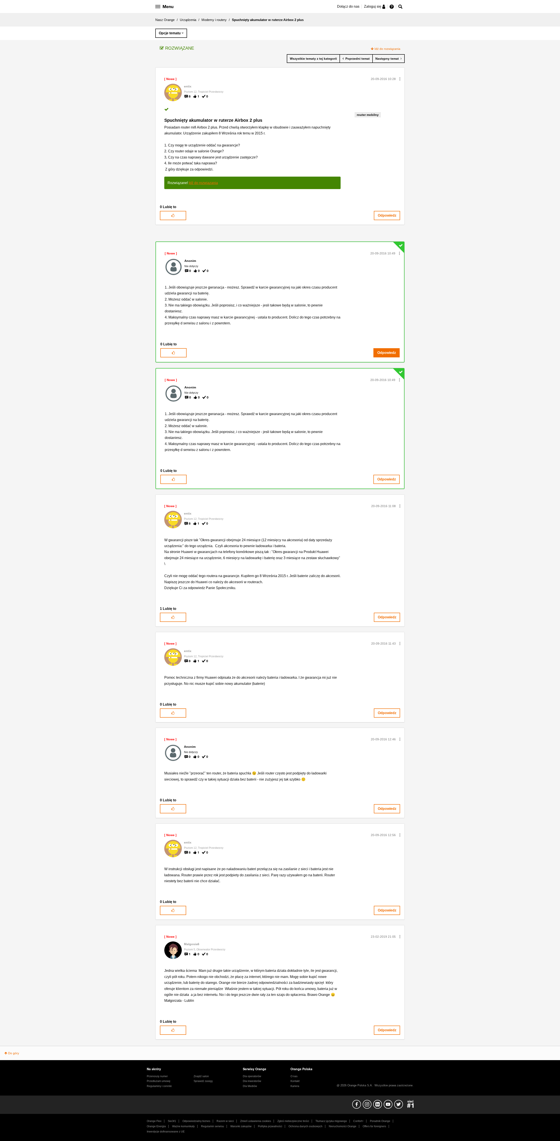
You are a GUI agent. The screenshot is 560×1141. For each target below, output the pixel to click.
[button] (399, 78)
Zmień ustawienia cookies (255, 1121)
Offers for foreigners (374, 1126)
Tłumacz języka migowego (331, 1121)
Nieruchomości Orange (342, 1126)
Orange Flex (154, 1121)
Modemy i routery (214, 20)
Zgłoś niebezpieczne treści (293, 1121)
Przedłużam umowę (158, 1081)
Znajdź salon (201, 1076)
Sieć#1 (172, 1121)
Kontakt (294, 1081)
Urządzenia (188, 20)
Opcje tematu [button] (170, 33)
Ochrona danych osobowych (305, 1126)
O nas (294, 1076)
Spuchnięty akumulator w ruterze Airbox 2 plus (213, 120)
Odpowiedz (387, 215)
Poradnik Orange (380, 1121)
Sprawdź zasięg (203, 1081)
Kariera (294, 1086)
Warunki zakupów (241, 1126)
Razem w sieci (225, 1121)
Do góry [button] (13, 1053)
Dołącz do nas (348, 6)
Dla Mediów (250, 1086)
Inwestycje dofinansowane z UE (166, 1131)
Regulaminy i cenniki (159, 1086)
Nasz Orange (165, 20)
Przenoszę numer (157, 1076)
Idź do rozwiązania (387, 48)
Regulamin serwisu (212, 1126)
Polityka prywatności (270, 1126)
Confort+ (358, 1121)
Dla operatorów (252, 1076)
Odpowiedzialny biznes (196, 1121)
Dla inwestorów (252, 1081)
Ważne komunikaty (183, 1126)
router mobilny (368, 115)
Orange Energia (156, 1126)
